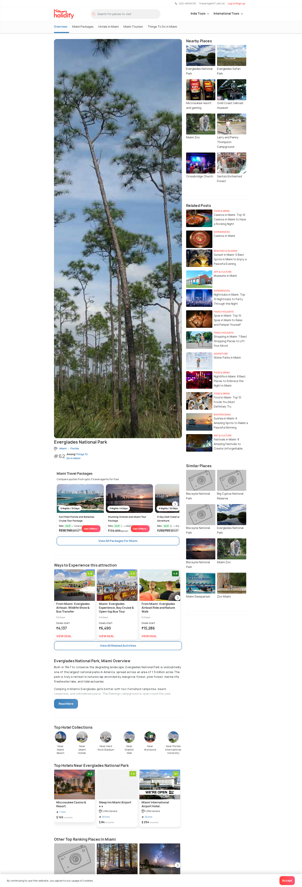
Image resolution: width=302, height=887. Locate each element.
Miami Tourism (133, 27)
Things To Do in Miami (162, 27)
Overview (60, 27)
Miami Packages (83, 27)
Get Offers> (91, 528)
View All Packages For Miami (118, 541)
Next (174, 504)
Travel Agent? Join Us (212, 3)
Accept (287, 880)
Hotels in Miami (108, 27)
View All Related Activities (118, 646)
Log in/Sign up (236, 3)
